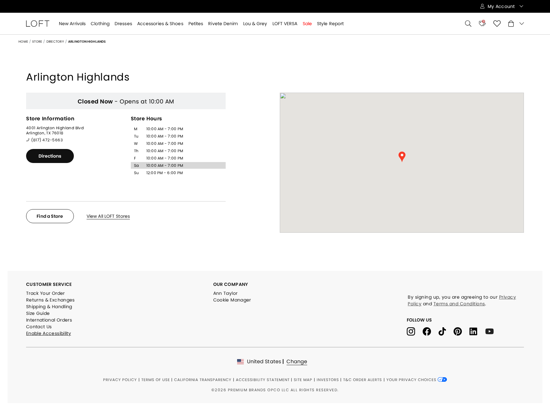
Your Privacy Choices (412, 379)
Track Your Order (45, 293)
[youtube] (491, 331)
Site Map (303, 379)
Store (37, 41)
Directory (55, 41)
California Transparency (202, 379)
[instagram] (415, 331)
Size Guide (38, 313)
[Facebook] (431, 331)
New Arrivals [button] (72, 23)
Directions (50, 156)
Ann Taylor (225, 293)
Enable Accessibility (48, 333)
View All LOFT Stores (108, 216)
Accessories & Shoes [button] (160, 23)
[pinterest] (461, 331)
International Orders (49, 320)
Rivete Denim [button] (223, 23)
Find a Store (50, 216)
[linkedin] (477, 331)
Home (23, 41)
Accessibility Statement (263, 379)
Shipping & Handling (49, 306)
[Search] (468, 23)
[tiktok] (446, 331)
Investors (328, 379)
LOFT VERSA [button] (285, 23)
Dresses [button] (123, 23)
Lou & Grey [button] (255, 23)
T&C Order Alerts (362, 379)
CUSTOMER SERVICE (49, 284)
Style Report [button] (330, 23)
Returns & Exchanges (50, 300)
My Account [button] (502, 6)
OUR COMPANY (230, 284)
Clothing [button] (100, 23)
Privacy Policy (120, 379)
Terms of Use (155, 379)
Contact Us (39, 326)
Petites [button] (195, 23)
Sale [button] (307, 23)
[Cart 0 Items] (516, 23)
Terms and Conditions (459, 304)
